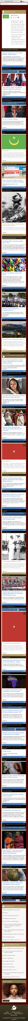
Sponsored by (7, 376)
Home (7, 1012)
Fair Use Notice (19, 1013)
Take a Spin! (6, 1000)
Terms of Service (16, 1012)
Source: (6, 68)
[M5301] (14, 902)
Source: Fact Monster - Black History (10, 49)
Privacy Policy (7, 1013)
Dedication (14, 1015)
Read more (5, 64)
